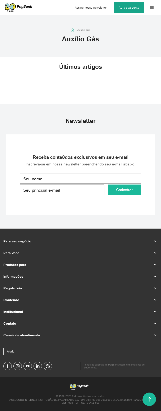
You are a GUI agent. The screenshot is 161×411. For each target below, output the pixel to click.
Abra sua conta (129, 7)
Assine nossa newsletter (91, 7)
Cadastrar (124, 189)
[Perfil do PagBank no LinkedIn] (38, 366)
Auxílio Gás (83, 30)
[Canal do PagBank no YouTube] (28, 366)
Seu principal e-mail (41, 190)
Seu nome (32, 178)
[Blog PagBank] (48, 366)
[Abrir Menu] (152, 7)
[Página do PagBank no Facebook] (8, 366)
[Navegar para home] (72, 30)
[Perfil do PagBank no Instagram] (18, 366)
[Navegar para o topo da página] (149, 399)
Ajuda (10, 351)
